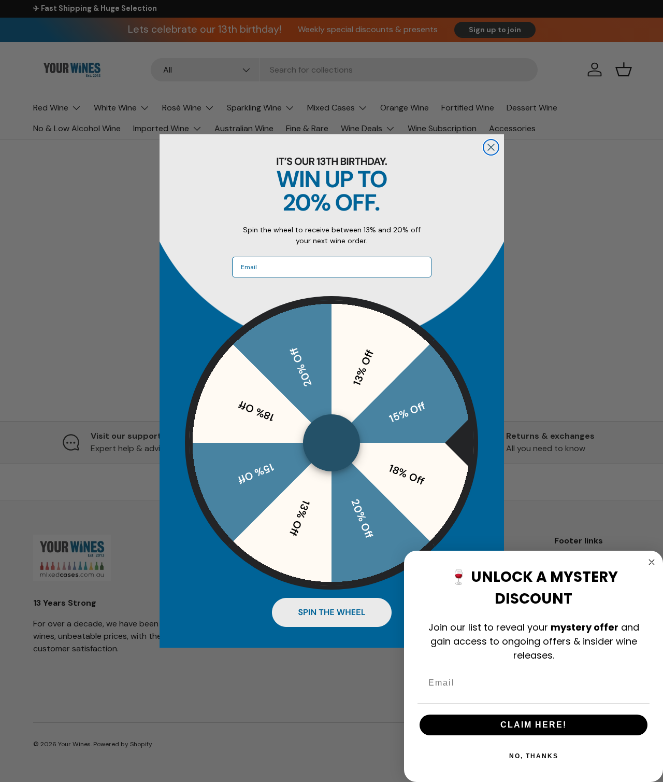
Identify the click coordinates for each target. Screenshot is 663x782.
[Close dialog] (491, 147)
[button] (332, 612)
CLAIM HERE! (533, 724)
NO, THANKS (533, 756)
